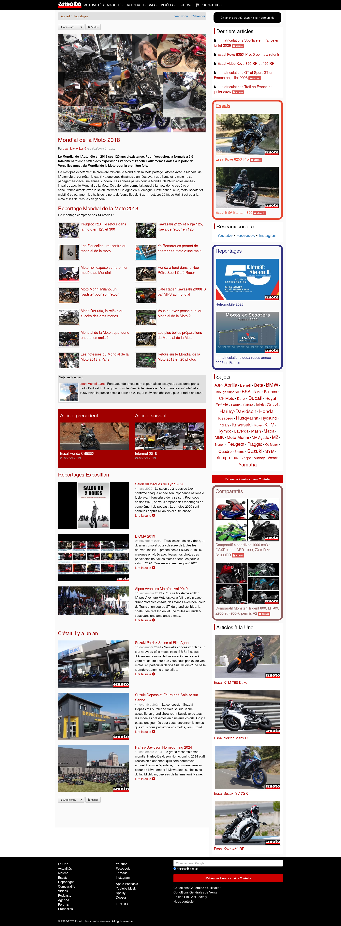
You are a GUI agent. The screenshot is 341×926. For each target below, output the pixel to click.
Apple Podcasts (127, 883)
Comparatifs (229, 490)
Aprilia (230, 384)
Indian (223, 424)
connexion (181, 16)
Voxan (273, 457)
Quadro (225, 451)
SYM (269, 451)
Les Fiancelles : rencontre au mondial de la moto (103, 248)
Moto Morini (238, 437)
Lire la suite (143, 515)
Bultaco (270, 391)
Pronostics (65, 908)
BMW (272, 384)
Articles (94, 27)
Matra (269, 431)
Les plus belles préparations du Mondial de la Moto (180, 335)
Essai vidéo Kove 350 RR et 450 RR (245, 63)
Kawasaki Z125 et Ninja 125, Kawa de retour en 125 (180, 226)
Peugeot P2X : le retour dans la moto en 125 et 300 (103, 226)
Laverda (241, 431)
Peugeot (236, 443)
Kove (258, 425)
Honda (266, 410)
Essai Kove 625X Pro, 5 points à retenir (248, 54)
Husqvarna (247, 417)
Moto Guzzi (267, 404)
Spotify (121, 893)
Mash (256, 431)
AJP (218, 385)
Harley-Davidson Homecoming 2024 (163, 747)
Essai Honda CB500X (77, 453)
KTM (269, 424)
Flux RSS (122, 904)
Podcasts (64, 895)
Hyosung (269, 418)
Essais (222, 105)
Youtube (225, 235)
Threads (121, 873)
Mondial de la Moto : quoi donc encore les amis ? (105, 335)
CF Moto (226, 398)
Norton (220, 444)
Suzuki (254, 450)
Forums (186, 5)
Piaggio (254, 444)
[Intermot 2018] (169, 436)
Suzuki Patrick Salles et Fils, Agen (162, 642)
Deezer (121, 897)
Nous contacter (184, 901)
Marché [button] (114, 5)
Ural (236, 458)
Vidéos (63, 891)
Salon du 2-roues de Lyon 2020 (159, 483)
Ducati (255, 397)
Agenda (133, 5)
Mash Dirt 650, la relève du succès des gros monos (102, 313)
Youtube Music (126, 888)
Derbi (241, 398)
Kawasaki (242, 424)
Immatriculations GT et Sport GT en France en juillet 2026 (243, 75)
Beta (258, 385)
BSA (246, 391)
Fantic (236, 404)
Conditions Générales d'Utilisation (197, 887)
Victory (259, 457)
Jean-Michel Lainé (74, 148)
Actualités (94, 5)
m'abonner (198, 16)
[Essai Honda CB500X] (94, 436)
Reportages (228, 250)
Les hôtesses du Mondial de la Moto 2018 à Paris (105, 356)
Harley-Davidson (237, 410)
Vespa (246, 457)
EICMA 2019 (145, 536)
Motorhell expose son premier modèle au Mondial (104, 270)
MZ (275, 437)
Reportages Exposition (83, 474)
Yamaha (247, 464)
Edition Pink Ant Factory (190, 896)
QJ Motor (271, 444)
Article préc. (69, 27)
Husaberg (224, 418)
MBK (219, 437)
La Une (63, 864)
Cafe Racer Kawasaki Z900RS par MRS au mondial (182, 291)
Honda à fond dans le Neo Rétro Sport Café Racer (178, 270)
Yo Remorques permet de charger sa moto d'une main (179, 248)
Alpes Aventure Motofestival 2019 (161, 588)
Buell (257, 391)
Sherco (239, 451)
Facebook (245, 235)
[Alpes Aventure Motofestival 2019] (93, 600)
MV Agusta (260, 437)
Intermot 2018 (146, 453)
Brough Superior (227, 392)
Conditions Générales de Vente (195, 892)
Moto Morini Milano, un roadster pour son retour (100, 291)
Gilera (248, 404)
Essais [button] (149, 5)
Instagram (268, 235)
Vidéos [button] (167, 5)
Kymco (225, 431)
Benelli (245, 385)
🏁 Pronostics (209, 5)
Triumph (222, 457)
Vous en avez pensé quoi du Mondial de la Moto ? (180, 313)
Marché (63, 873)
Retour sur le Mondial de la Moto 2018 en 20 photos (179, 356)
